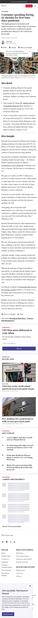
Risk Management (7, 321)
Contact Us (5, 559)
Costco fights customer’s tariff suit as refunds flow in (19, 438)
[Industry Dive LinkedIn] (3, 542)
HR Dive (18, 576)
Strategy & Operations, (17, 318)
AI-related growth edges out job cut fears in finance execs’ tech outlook (20, 447)
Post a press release (14, 526)
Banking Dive (20, 570)
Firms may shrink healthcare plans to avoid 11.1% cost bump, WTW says (20, 457)
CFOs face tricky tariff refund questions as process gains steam (18, 387)
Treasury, (30, 318)
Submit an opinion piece (24, 559)
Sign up (19, 348)
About (3, 553)
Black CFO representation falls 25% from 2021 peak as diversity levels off (19, 467)
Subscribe (29, 6)
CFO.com (19, 573)
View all (4, 526)
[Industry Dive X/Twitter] (11, 542)
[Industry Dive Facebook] (7, 542)
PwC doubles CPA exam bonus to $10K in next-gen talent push (17, 420)
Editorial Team (6, 556)
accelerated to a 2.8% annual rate (12, 165)
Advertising (19, 553)
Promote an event (22, 562)
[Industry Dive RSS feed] (14, 542)
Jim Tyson (9, 41)
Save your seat (8, 614)
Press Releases (6, 570)
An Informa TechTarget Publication (19, 2)
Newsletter (4, 562)
